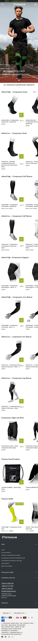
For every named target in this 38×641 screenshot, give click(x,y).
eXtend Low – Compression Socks (14, 133)
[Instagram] (5, 637)
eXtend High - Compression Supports (15, 257)
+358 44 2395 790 (7, 583)
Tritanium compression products (10, 555)
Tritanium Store (9, 623)
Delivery (4, 625)
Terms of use (20, 627)
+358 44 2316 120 (7, 589)
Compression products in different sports (13, 558)
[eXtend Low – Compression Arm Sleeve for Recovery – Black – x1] (12, 351)
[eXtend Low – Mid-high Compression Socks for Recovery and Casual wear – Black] (12, 147)
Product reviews (6, 552)
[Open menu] (4, 4)
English (6, 613)
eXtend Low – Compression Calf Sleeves (16, 216)
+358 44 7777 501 (7, 586)
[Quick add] (21, 115)
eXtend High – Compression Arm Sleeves (16, 297)
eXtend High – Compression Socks (14, 92)
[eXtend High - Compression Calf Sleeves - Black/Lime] (12, 190)
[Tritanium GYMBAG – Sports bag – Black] (12, 473)
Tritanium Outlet (7, 499)
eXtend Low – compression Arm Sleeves (16, 337)
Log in (3, 550)
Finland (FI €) (19, 613)
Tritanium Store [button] (7, 572)
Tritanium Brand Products (10, 459)
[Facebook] (2, 637)
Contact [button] (4, 603)
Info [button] (3, 544)
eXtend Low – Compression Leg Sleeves (16, 378)
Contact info (28, 623)
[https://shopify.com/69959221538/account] (9, 637)
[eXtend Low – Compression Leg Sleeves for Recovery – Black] (12, 392)
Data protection (7, 627)
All (34, 92)
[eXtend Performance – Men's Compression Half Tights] (12, 432)
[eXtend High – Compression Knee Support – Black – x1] (12, 271)
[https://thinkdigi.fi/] (12, 637)
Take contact (5, 563)
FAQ (21, 623)
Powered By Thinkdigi (9, 630)
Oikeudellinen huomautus (11, 629)
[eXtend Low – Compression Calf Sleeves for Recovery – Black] (12, 230)
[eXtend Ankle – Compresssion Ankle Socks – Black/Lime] (12, 106)
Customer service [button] (8, 578)
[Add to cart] (21, 482)
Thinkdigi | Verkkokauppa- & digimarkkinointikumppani (12, 633)
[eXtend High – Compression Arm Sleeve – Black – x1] (12, 311)
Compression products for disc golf (11, 560)
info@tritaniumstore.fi (8, 591)
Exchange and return (17, 625)
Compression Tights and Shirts (12, 418)
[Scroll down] (19, 80)
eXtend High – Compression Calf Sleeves (16, 176)
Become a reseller (6, 566)
